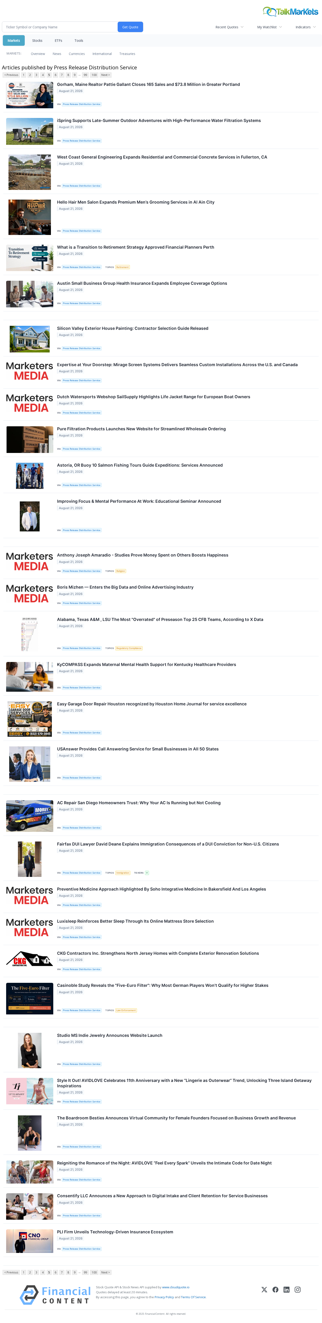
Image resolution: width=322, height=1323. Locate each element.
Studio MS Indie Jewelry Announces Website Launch (109, 1035)
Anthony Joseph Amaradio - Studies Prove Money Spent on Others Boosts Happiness (142, 555)
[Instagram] (297, 1295)
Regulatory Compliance (128, 648)
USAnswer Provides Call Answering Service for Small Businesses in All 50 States (138, 748)
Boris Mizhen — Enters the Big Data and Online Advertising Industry (125, 587)
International (102, 53)
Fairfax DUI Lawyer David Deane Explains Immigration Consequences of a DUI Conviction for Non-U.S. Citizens (168, 844)
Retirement (122, 267)
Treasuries (127, 53)
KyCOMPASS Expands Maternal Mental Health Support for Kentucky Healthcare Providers (146, 664)
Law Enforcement (126, 1010)
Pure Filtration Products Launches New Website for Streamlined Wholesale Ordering (141, 428)
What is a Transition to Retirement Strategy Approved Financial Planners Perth (135, 247)
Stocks (37, 40)
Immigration (122, 872)
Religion (120, 571)
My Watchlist (267, 27)
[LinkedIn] (286, 1295)
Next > (105, 75)
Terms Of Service (193, 1297)
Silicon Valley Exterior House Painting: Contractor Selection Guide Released (132, 328)
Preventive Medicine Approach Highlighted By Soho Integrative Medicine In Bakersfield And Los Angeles (161, 889)
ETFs (58, 40)
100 (94, 75)
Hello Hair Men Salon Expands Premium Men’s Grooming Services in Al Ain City (136, 202)
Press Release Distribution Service (81, 104)
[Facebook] (275, 1295)
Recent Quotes (226, 27)
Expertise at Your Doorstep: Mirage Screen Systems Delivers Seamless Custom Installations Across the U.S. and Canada (177, 364)
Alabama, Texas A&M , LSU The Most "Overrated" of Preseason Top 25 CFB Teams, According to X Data (160, 619)
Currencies (77, 53)
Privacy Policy (164, 1297)
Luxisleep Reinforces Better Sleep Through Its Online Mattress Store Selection (135, 921)
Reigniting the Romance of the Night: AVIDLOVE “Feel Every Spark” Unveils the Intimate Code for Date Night (164, 1162)
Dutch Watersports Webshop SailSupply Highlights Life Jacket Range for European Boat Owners (153, 396)
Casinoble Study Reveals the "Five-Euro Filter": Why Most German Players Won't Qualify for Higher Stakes (162, 985)
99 (85, 75)
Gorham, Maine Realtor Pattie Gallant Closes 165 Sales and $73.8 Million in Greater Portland (148, 84)
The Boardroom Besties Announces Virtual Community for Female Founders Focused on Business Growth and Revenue (176, 1117)
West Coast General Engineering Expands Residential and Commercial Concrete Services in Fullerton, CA (162, 157)
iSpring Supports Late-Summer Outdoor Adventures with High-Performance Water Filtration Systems (159, 120)
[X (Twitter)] (264, 1295)
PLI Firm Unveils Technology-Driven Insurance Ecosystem (115, 1231)
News (57, 53)
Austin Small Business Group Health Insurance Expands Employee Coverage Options (142, 283)
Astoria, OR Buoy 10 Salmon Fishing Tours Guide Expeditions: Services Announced (140, 465)
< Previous (11, 75)
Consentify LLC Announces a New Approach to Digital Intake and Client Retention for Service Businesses (162, 1195)
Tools (78, 40)
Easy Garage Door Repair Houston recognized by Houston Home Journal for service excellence (152, 703)
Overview (38, 53)
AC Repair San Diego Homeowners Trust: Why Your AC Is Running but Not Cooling (139, 802)
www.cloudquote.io (176, 1287)
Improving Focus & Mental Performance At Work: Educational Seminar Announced (139, 501)
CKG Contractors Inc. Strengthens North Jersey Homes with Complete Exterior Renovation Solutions (158, 953)
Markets (14, 40)
